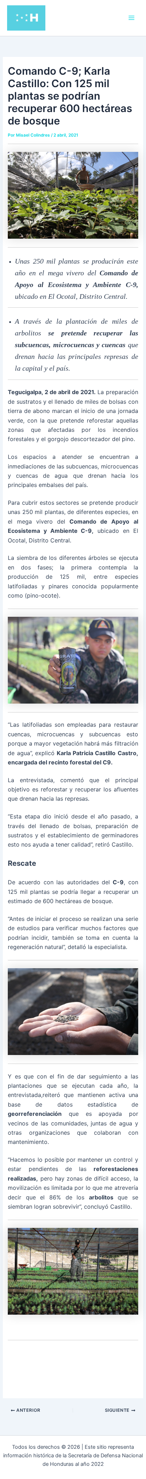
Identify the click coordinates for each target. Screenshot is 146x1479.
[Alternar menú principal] (131, 17)
